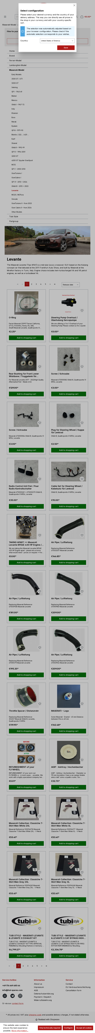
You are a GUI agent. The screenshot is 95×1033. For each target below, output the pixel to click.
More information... (19, 1031)
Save (66, 48)
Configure (68, 1028)
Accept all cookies (84, 1028)
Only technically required (49, 1028)
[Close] (74, 5)
